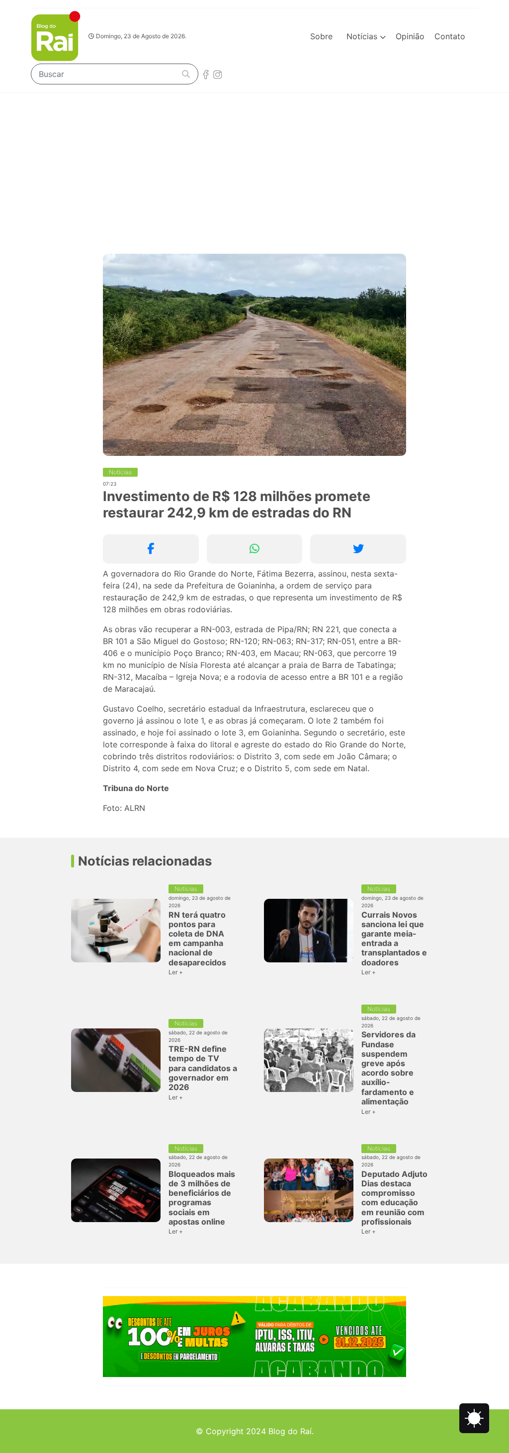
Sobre (321, 36)
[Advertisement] (254, 167)
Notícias (363, 36)
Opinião (410, 36)
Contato (449, 36)
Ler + (176, 972)
